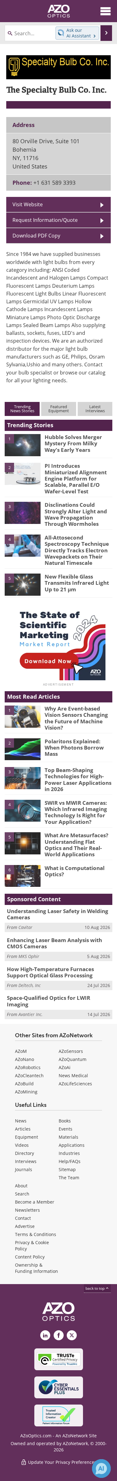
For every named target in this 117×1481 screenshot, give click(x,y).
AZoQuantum (72, 1059)
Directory (24, 1153)
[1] (23, 444)
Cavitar (25, 927)
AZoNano (24, 1059)
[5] (23, 584)
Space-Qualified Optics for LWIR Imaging (48, 1001)
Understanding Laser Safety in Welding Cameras (57, 914)
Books (65, 1121)
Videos (22, 1145)
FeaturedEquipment (58, 408)
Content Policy (30, 1257)
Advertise (25, 1226)
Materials (68, 1137)
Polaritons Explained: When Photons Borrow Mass (74, 748)
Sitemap (67, 1169)
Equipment (26, 1137)
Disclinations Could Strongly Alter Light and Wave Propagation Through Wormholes (76, 514)
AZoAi (65, 1067)
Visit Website (27, 204)
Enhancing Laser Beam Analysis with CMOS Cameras (54, 943)
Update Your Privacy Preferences (61, 1462)
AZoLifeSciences (75, 1084)
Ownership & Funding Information (36, 1268)
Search (22, 1194)
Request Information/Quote (45, 220)
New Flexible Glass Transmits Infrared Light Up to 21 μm (77, 583)
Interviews (26, 1161)
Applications (72, 1145)
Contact (23, 1218)
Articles (23, 1129)
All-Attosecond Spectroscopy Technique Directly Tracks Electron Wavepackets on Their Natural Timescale (77, 550)
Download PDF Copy (36, 235)
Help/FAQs (69, 1161)
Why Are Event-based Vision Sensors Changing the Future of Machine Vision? (76, 718)
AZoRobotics (28, 1067)
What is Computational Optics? (75, 871)
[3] (23, 512)
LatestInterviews (95, 408)
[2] (23, 473)
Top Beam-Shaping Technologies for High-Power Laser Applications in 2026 (78, 779)
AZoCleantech (29, 1075)
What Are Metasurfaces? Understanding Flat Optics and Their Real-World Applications (76, 845)
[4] (23, 545)
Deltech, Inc (29, 985)
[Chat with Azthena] (101, 1468)
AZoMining (26, 1092)
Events (65, 1129)
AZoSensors (71, 1051)
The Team (69, 1177)
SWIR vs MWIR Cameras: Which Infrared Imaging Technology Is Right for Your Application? (76, 812)
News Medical (73, 1075)
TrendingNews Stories (22, 408)
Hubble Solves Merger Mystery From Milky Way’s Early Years (73, 443)
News (21, 1121)
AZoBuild (24, 1084)
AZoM (21, 1051)
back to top (95, 1288)
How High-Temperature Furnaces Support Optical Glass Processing (50, 972)
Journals (23, 1169)
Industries (69, 1153)
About (21, 1186)
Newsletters (27, 1210)
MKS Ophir (28, 956)
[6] (23, 875)
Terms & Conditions (35, 1234)
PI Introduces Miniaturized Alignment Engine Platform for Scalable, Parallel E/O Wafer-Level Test (76, 478)
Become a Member (34, 1202)
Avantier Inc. (30, 1014)
